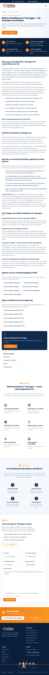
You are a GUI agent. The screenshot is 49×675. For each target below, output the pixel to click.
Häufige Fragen (7, 367)
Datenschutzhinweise (19, 593)
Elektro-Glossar (5, 654)
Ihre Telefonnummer (9, 561)
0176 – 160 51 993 (33, 1)
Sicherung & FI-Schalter (35, 409)
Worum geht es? (30, 561)
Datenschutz (11, 672)
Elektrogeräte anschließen (32, 443)
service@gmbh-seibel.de (34, 655)
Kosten (3, 239)
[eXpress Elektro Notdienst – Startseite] (8, 6)
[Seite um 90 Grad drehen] (46, 672)
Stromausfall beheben (11, 409)
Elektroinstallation (10, 442)
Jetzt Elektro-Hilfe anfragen (14, 618)
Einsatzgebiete (5, 649)
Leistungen (6, 357)
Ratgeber (4, 652)
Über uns (4, 659)
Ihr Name (6, 553)
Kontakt (4, 661)
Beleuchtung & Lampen (35, 425)
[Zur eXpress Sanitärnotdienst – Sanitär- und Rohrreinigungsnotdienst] (27, 664)
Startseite (4, 12)
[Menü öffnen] (46, 5)
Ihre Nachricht (7, 568)
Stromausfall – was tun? (10, 360)
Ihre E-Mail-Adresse (31, 553)
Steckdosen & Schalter (11, 425)
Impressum (4, 672)
